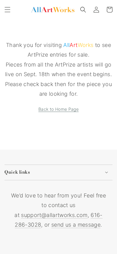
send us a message (75, 224)
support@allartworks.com (54, 215)
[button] (7, 9)
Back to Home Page (58, 109)
